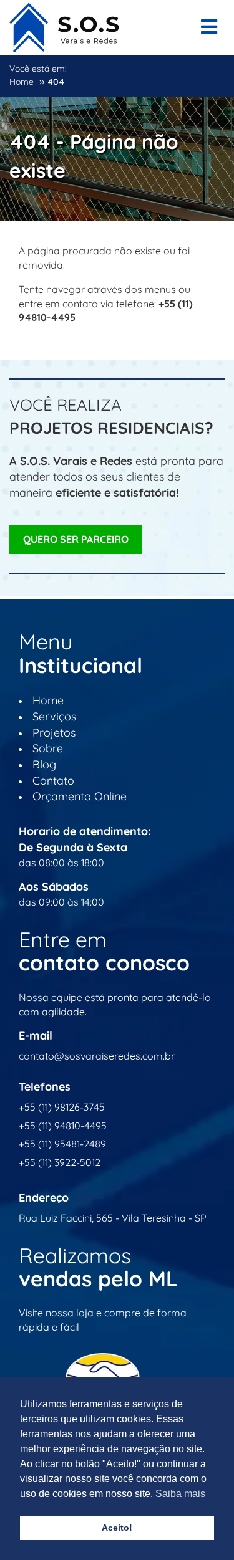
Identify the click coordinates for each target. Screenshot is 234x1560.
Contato (53, 780)
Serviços (54, 716)
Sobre (47, 748)
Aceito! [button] (117, 1528)
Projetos (54, 732)
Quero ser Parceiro (76, 539)
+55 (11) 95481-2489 (62, 1143)
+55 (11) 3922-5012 (59, 1162)
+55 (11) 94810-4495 (63, 1125)
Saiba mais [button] (180, 1493)
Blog (44, 764)
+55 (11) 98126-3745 (62, 1107)
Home (48, 700)
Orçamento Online (79, 796)
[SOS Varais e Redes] (64, 24)
